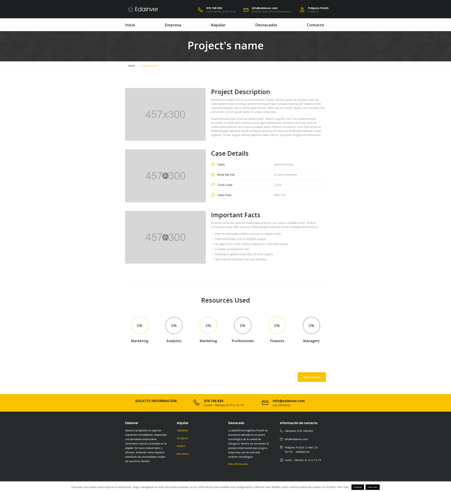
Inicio (130, 24)
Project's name (149, 66)
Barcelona (183, 453)
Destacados (266, 24)
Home (131, 66)
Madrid (181, 446)
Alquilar (218, 24)
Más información (238, 464)
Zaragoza (182, 438)
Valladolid (182, 430)
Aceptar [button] (358, 487)
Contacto (315, 24)
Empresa (173, 24)
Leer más (373, 487)
